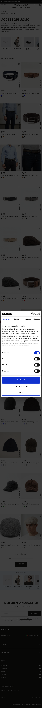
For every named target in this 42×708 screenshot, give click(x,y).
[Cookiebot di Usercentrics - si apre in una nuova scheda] (31, 313)
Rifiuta (21, 392)
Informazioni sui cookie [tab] (32, 319)
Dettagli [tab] (17, 319)
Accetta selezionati (21, 386)
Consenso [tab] (6, 319)
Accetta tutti (21, 380)
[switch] (37, 358)
